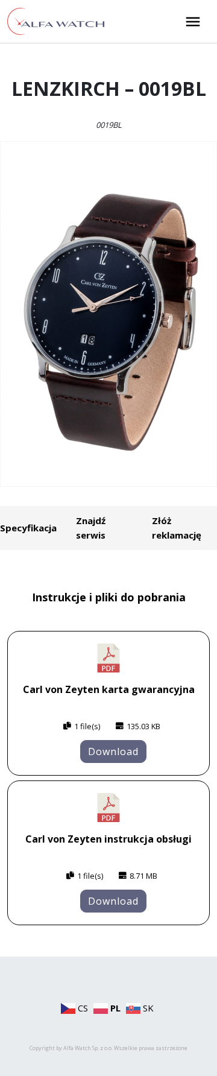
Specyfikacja (28, 528)
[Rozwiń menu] (193, 22)
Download (113, 751)
